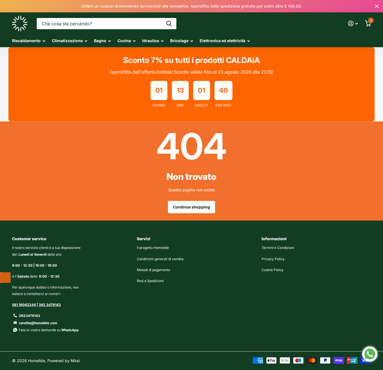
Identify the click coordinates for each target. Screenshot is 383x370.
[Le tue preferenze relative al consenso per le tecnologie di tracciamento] (5, 277)
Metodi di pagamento (153, 270)
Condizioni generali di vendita (160, 259)
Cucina (124, 40)
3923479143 (29, 316)
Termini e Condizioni (278, 248)
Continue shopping (191, 207)
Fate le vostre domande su (49, 330)
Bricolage (179, 40)
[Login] (353, 23)
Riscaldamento (26, 40)
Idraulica (150, 40)
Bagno (100, 40)
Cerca (169, 23)
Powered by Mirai (63, 360)
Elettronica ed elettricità (222, 40)
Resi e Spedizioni (150, 281)
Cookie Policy (272, 270)
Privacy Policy (273, 259)
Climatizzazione (67, 40)
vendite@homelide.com (38, 323)
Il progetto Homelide (153, 248)
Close (377, 6)
